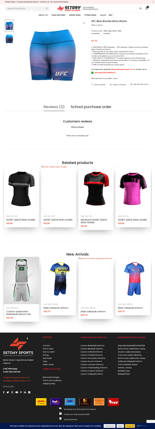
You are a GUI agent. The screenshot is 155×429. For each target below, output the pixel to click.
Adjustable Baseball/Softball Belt (131, 345)
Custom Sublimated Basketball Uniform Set (18, 313)
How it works (48, 348)
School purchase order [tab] (91, 106)
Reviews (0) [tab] (54, 106)
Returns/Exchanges (51, 377)
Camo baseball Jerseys (128, 364)
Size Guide (47, 358)
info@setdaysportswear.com (16, 377)
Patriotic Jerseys (125, 367)
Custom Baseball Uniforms (92, 348)
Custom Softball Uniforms (91, 352)
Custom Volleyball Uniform (92, 374)
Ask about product (141, 84)
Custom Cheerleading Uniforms (94, 367)
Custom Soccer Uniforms (91, 361)
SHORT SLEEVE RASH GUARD (20, 219)
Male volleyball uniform (56, 307)
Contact (46, 345)
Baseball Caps (124, 371)
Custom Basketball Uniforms (93, 345)
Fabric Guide (48, 364)
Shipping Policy (49, 383)
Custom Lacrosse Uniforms (92, 364)
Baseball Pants (124, 374)
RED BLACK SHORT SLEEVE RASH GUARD (94, 221)
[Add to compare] (118, 84)
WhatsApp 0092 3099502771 (105, 73)
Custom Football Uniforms (92, 355)
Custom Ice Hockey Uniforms (93, 358)
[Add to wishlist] (98, 84)
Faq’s (45, 361)
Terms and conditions (52, 380)
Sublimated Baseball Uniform (130, 361)
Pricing (46, 355)
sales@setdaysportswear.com (121, 69)
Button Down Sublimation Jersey (131, 348)
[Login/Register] (140, 8)
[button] (84, 23)
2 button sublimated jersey (129, 352)
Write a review (97, 25)
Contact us (39, 2)
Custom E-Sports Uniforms (92, 371)
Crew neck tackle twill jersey (130, 355)
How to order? (49, 352)
